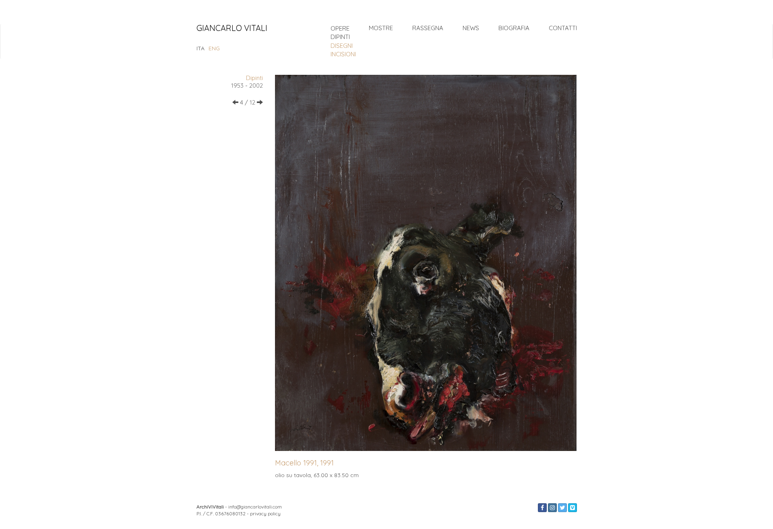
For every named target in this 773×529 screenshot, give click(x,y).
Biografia (513, 28)
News (471, 28)
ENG (214, 48)
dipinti (340, 37)
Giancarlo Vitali (231, 28)
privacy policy (265, 513)
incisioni (343, 54)
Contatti (563, 28)
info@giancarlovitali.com (255, 507)
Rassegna (427, 28)
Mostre (381, 28)
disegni (342, 45)
